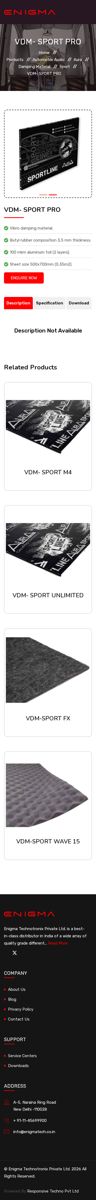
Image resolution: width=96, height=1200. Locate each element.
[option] (48, 154)
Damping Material (34, 66)
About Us (17, 989)
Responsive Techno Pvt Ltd (53, 1191)
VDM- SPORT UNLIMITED (48, 595)
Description (18, 303)
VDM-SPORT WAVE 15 (48, 842)
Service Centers (22, 1055)
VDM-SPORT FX (48, 718)
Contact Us (19, 1019)
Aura (78, 59)
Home (44, 52)
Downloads (18, 1065)
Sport (64, 66)
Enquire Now (24, 278)
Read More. (58, 943)
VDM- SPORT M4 (48, 472)
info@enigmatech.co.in (34, 1131)
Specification (49, 303)
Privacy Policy (20, 1009)
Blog (12, 999)
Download (79, 303)
